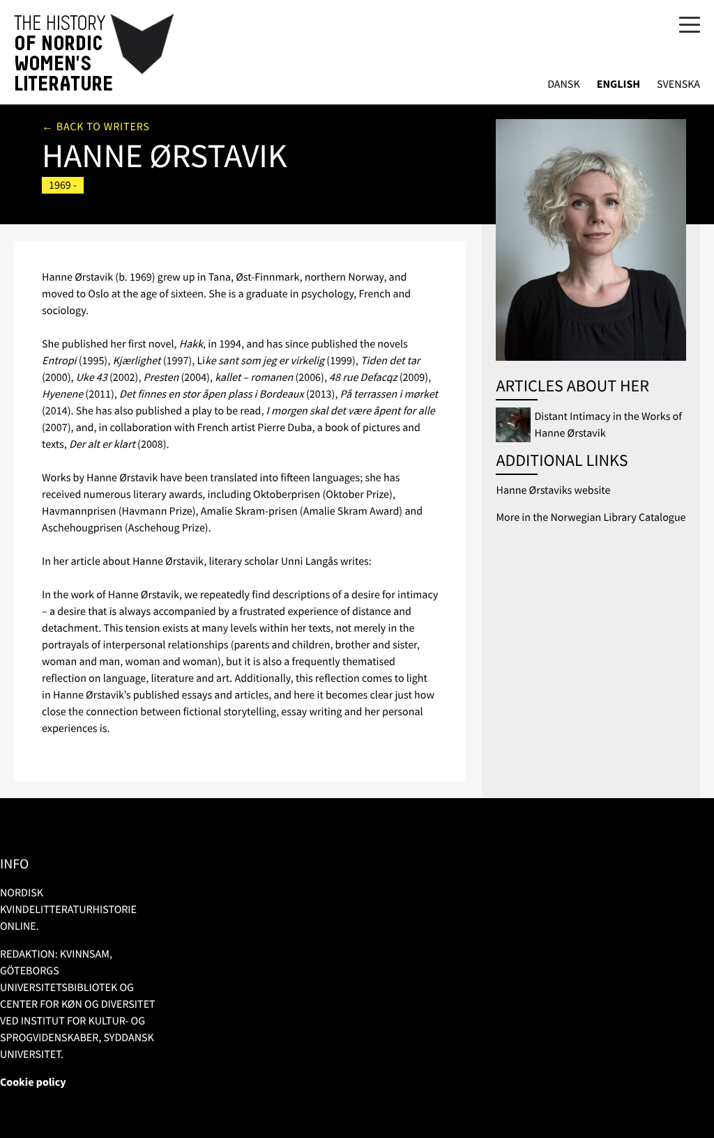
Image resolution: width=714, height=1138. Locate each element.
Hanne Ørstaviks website (553, 490)
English (618, 85)
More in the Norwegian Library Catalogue (590, 517)
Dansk (563, 85)
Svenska (678, 85)
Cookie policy (33, 1082)
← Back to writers (96, 127)
